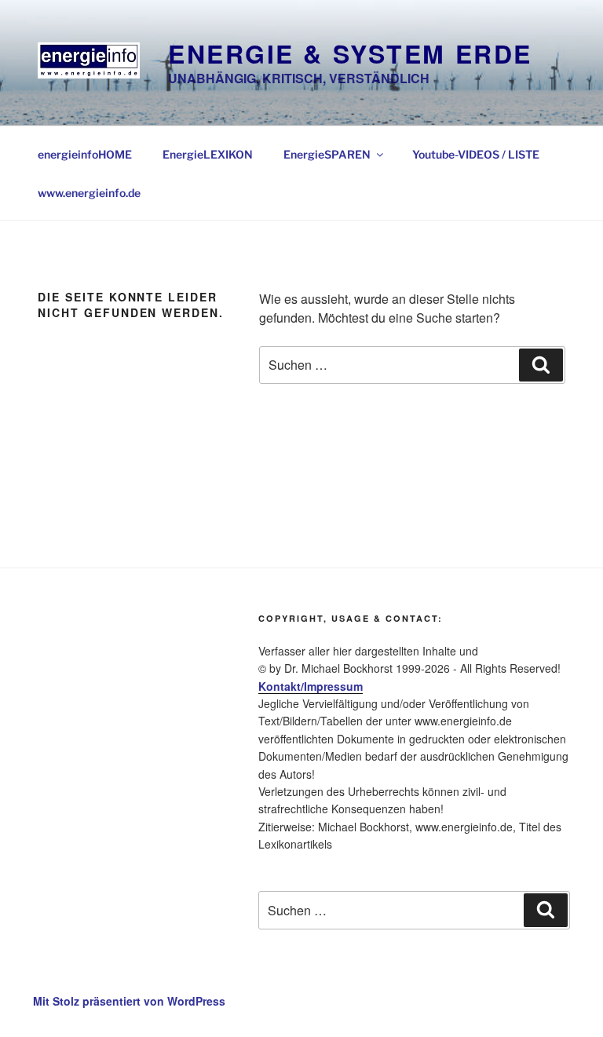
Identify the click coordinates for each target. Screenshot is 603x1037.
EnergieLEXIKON (208, 154)
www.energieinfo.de (89, 192)
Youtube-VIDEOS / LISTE (475, 154)
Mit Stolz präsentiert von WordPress (129, 1001)
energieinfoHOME (85, 154)
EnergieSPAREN (327, 154)
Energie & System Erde (350, 53)
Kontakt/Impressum (310, 686)
